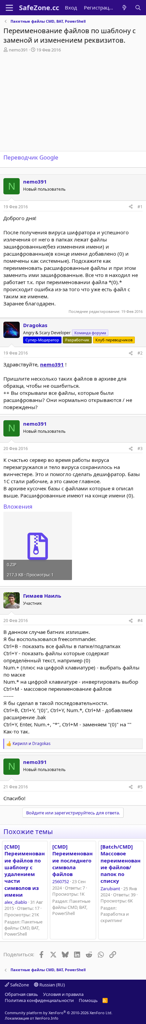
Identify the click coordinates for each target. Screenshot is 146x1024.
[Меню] (9, 8)
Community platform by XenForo (58, 1012)
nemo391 (18, 50)
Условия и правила (63, 994)
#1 (140, 207)
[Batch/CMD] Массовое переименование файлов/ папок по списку (121, 863)
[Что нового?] (124, 7)
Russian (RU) (51, 985)
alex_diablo (15, 902)
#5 (140, 787)
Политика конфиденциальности (39, 1000)
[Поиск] (138, 7)
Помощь (88, 1000)
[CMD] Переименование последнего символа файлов (72, 860)
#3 (140, 448)
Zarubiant (110, 889)
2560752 (60, 881)
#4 (140, 620)
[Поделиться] (130, 207)
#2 (140, 353)
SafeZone (19, 985)
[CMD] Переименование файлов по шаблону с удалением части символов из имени (24, 870)
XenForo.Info (46, 1018)
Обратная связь (21, 994)
